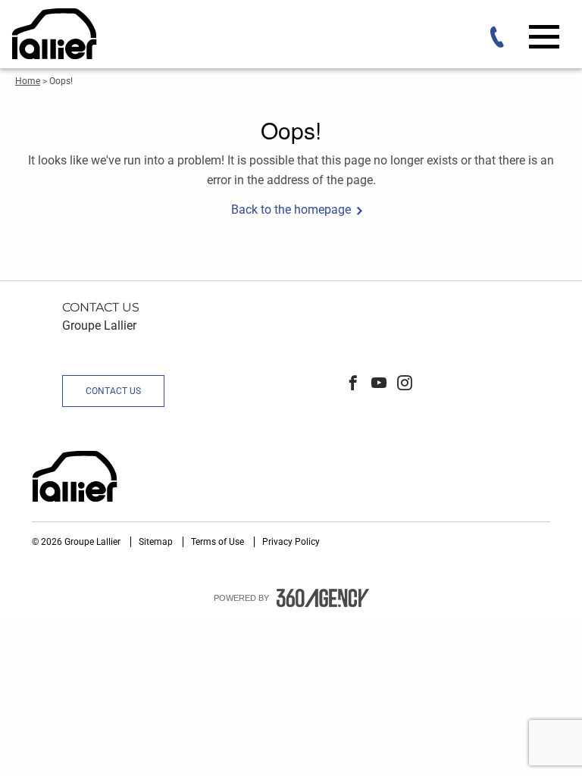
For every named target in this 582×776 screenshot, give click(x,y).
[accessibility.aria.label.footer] (323, 598)
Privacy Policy (291, 542)
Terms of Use (218, 542)
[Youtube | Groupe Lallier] (378, 384)
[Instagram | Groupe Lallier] (404, 384)
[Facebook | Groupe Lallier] (353, 384)
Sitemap (157, 542)
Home (27, 81)
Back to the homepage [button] (291, 209)
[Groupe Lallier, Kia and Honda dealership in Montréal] (56, 34)
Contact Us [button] (113, 391)
